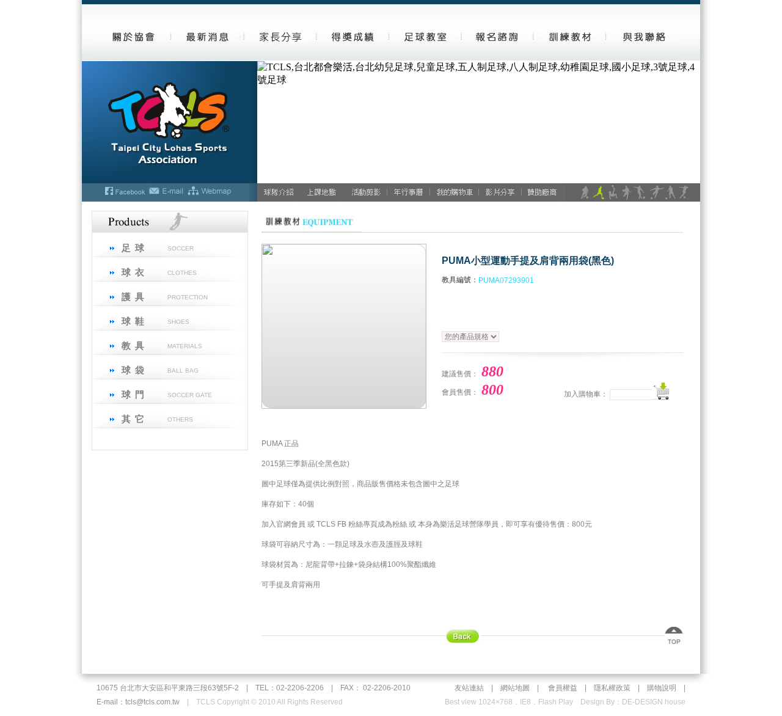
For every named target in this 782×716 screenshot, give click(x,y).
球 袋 (133, 370)
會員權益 (562, 688)
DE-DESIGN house (653, 702)
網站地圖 (515, 688)
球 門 (133, 394)
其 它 (133, 419)
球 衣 (133, 272)
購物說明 (661, 688)
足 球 (133, 248)
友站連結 (469, 688)
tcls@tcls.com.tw (152, 702)
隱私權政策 (612, 688)
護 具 (133, 296)
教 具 (133, 345)
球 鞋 (133, 321)
